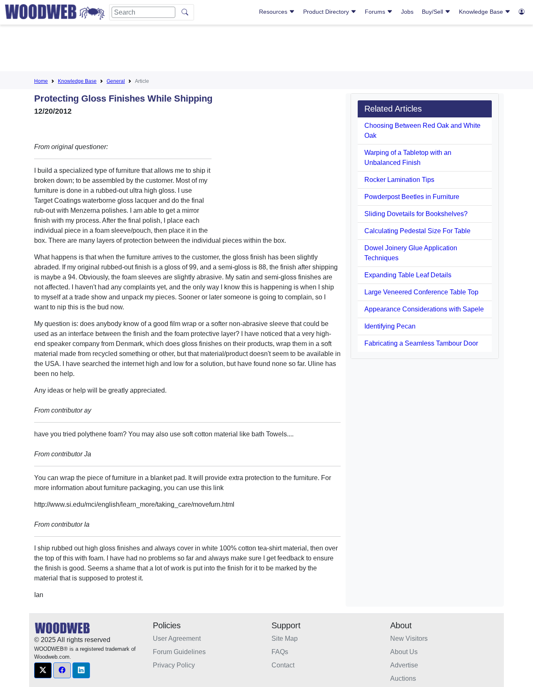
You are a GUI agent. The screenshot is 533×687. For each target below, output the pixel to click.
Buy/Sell (433, 11)
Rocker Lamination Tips (399, 179)
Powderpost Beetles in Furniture (411, 196)
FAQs (279, 651)
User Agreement (177, 638)
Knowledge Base (482, 11)
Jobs (407, 11)
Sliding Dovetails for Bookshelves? (416, 213)
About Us (404, 651)
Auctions (403, 678)
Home (41, 81)
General (116, 81)
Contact (282, 665)
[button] (43, 670)
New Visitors (409, 638)
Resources (274, 11)
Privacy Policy (174, 665)
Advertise (404, 665)
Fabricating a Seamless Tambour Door (421, 343)
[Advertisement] (266, 49)
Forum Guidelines (179, 651)
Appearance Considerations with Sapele (424, 309)
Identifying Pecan (390, 326)
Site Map (284, 638)
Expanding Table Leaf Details (407, 275)
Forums (376, 11)
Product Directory (327, 11)
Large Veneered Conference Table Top (421, 292)
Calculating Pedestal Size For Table (417, 230)
